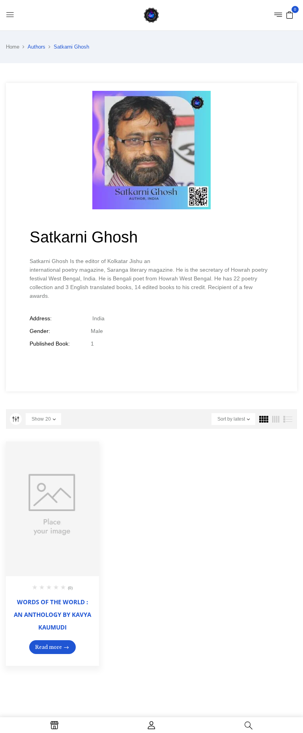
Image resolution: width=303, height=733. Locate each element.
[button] (289, 14)
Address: (41, 318)
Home (12, 47)
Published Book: (50, 343)
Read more (48, 647)
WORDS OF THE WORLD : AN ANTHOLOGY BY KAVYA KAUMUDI (52, 614)
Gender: (40, 331)
